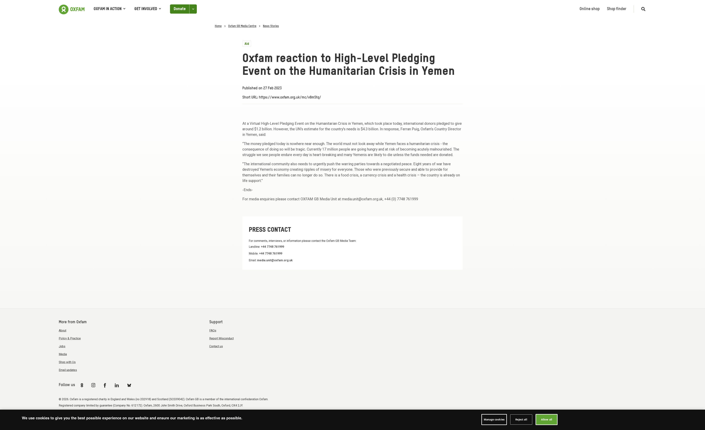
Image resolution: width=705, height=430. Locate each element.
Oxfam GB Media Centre (242, 26)
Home (218, 26)
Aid (247, 44)
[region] (352, 420)
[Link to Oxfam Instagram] (93, 385)
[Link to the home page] (71, 9)
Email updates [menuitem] (68, 370)
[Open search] (642, 9)
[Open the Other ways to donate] (193, 9)
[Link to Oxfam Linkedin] (117, 385)
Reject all (521, 419)
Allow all (546, 419)
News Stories (271, 26)
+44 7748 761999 (272, 246)
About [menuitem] (62, 330)
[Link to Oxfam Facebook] (105, 385)
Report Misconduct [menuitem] (221, 338)
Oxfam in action (108, 9)
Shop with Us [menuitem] (67, 362)
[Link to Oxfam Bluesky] (129, 385)
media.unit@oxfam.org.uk (275, 260)
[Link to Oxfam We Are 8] (82, 385)
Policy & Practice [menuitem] (70, 338)
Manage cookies (494, 419)
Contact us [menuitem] (216, 346)
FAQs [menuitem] (212, 330)
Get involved (145, 9)
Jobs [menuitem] (62, 346)
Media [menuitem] (63, 354)
